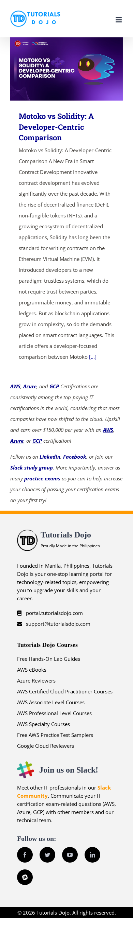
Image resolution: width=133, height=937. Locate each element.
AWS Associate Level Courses (51, 702)
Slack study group (31, 467)
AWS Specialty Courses (43, 724)
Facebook (74, 456)
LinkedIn (50, 456)
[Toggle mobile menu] (119, 19)
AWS (15, 386)
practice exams (42, 478)
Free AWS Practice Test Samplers (55, 734)
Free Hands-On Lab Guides (48, 658)
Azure (29, 386)
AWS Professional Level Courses (54, 713)
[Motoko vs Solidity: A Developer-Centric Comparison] (66, 69)
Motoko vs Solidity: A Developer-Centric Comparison (56, 68)
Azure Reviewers (36, 680)
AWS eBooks (31, 669)
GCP (54, 386)
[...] (93, 356)
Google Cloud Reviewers (45, 745)
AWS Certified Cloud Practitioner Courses (65, 691)
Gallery (76, 68)
